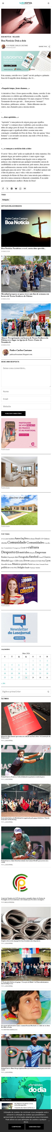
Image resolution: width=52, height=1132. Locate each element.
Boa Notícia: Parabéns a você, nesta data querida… (23, 248)
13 (19, 669)
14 (26, 669)
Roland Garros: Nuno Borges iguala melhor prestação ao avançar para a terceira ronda (25, 1069)
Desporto (8, 552)
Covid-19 (24, 548)
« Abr (3, 683)
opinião (24, 564)
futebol (33, 557)
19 (12, 673)
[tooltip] (3, 188)
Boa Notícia (6, 37)
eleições (32, 553)
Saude (27, 568)
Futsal (41, 557)
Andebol (11, 539)
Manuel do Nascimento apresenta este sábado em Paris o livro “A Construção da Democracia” (25, 737)
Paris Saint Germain (38, 564)
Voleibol (38, 568)
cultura (33, 547)
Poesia (46, 564)
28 (26, 677)
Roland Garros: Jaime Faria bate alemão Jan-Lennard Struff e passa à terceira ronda (24, 861)
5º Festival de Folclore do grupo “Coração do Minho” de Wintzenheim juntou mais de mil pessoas (24, 983)
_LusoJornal (8, 740)
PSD (12, 568)
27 (19, 677)
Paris (30, 564)
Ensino (4, 557)
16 (40, 669)
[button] (48, 691)
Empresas (40, 552)
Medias (9, 564)
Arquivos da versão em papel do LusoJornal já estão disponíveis (20, 941)
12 (12, 669)
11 (5, 669)
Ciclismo (47, 539)
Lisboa (21, 561)
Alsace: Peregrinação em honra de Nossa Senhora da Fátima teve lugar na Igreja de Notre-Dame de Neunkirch (24, 340)
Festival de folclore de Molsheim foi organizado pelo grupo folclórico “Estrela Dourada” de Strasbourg (25, 819)
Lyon (48, 561)
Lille (17, 561)
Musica (16, 564)
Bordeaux (31, 539)
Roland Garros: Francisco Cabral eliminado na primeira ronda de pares (23, 777)
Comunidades (35, 542)
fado (16, 557)
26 (12, 677)
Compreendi (16, 1127)
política (5, 567)
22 (33, 673)
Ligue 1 (12, 561)
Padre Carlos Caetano (19, 46)
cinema (4, 543)
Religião (16, 37)
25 (5, 677)
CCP (41, 539)
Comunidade (16, 542)
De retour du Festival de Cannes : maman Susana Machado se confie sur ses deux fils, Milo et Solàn (25, 1026)
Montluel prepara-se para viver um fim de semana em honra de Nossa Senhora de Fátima (25, 295)
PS (10, 568)
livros (27, 560)
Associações (21, 538)
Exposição (11, 557)
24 (47, 673)
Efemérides (22, 552)
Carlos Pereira (9, 902)
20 (19, 673)
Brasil (37, 539)
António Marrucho (10, 1029)
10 (47, 665)
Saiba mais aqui (34, 1127)
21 (26, 673)
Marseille (4, 564)
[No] (49, 1120)
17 (47, 669)
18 (5, 673)
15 (33, 669)
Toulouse (32, 568)
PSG (15, 568)
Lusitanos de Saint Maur (37, 561)
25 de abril (4, 539)
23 (40, 673)
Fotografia (24, 557)
